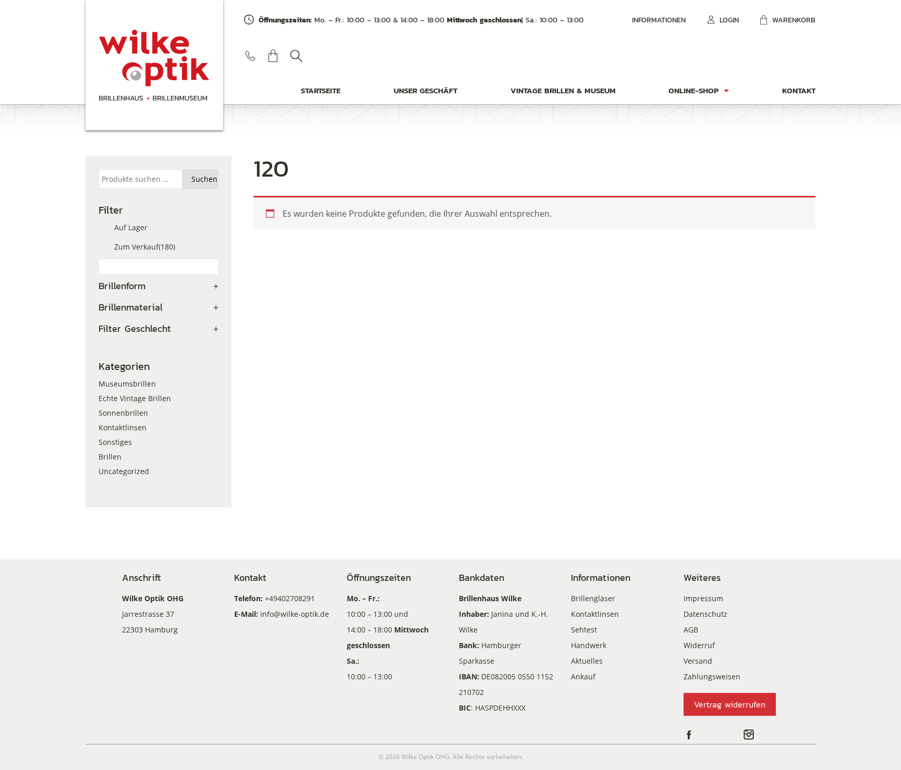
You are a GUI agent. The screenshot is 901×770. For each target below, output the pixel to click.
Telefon (250, 55)
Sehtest (584, 630)
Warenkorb (793, 20)
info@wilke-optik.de (294, 614)
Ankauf (583, 676)
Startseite (320, 90)
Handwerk (588, 645)
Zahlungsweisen (712, 676)
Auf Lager (131, 227)
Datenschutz (705, 614)
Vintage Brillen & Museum (563, 90)
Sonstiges (115, 442)
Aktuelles (587, 661)
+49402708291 (290, 598)
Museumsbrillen (127, 384)
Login (729, 20)
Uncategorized (124, 471)
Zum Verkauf (144, 247)
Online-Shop (693, 90)
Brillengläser (593, 598)
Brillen (110, 457)
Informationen (659, 20)
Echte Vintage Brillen (135, 398)
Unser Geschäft (425, 90)
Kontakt (798, 90)
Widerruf (699, 645)
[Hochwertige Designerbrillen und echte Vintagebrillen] (154, 65)
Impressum (703, 598)
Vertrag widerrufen (729, 704)
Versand (698, 661)
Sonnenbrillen (123, 413)
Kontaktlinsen (123, 427)
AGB (691, 630)
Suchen (296, 55)
